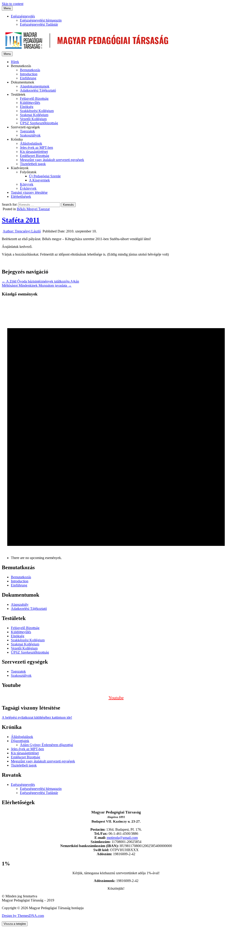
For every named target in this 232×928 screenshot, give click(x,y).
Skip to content (12, 4)
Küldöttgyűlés (30, 103)
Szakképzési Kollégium (37, 111)
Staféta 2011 (21, 220)
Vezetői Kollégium (33, 119)
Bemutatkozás (30, 70)
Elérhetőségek (21, 196)
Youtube (116, 697)
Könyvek (26, 184)
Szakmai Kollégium (34, 115)
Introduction (28, 74)
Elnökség (26, 107)
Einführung (28, 78)
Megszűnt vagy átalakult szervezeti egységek (52, 160)
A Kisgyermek (39, 180)
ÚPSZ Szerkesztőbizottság (39, 123)
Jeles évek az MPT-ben (36, 147)
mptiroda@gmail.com (122, 838)
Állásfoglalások (31, 143)
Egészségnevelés (23, 16)
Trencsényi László (22, 231)
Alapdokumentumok (34, 86)
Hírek (15, 62)
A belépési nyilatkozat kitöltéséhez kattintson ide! (37, 717)
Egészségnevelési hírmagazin (41, 20)
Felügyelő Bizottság (34, 98)
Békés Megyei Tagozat (33, 209)
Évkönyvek (28, 188)
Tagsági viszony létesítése (29, 192)
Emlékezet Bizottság (34, 156)
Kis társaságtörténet (34, 152)
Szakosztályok (30, 135)
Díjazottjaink (20, 741)
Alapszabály (20, 604)
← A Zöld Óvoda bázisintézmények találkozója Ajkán (40, 281)
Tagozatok (27, 131)
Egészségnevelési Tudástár (39, 24)
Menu (7, 8)
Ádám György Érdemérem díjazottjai (46, 745)
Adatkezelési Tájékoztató (38, 90)
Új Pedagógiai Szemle (45, 176)
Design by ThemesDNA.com (23, 916)
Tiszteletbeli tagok (33, 164)
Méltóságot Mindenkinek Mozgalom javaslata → (37, 285)
